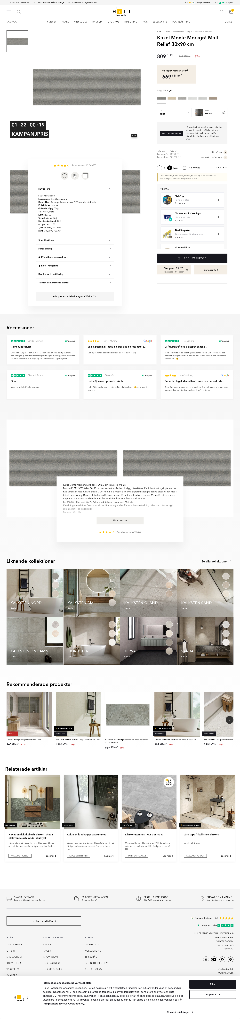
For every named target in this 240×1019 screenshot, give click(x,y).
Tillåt (213, 984)
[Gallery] (87, 87)
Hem (159, 32)
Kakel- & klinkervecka (19, 3)
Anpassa (211, 994)
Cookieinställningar (178, 1012)
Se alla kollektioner (215, 562)
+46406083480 (225, 969)
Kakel (167, 32)
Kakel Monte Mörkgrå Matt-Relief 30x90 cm (192, 32)
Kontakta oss (225, 973)
